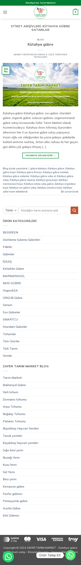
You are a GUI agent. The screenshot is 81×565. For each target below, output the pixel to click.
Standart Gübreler (15, 327)
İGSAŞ (7, 261)
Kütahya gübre (40, 44)
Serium (7, 305)
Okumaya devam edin (40, 155)
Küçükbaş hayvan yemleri (20, 443)
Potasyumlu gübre (15, 501)
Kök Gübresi (11, 515)
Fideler (7, 247)
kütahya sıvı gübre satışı (22, 187)
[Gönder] (74, 210)
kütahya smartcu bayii (49, 187)
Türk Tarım (10, 348)
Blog (40, 39)
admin (17, 54)
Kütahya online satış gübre (39, 183)
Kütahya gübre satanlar (16, 176)
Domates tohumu (15, 399)
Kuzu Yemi (10, 465)
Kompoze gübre (13, 486)
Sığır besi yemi (13, 450)
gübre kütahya (38, 168)
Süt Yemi (9, 472)
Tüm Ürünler (11, 341)
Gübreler (8, 254)
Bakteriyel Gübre (14, 385)
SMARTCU (10, 319)
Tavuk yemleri (12, 436)
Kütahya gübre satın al (43, 176)
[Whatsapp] (70, 555)
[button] (5, 12)
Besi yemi (9, 479)
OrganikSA (10, 290)
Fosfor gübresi (12, 494)
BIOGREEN (10, 232)
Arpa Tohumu (12, 406)
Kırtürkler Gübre (13, 268)
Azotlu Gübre (12, 508)
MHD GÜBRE (12, 283)
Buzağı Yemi (11, 457)
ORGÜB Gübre (12, 298)
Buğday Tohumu (14, 414)
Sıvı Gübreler (11, 312)
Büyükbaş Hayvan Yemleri (21, 428)
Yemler (7, 355)
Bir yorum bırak (69, 191)
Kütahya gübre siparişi (22, 179)
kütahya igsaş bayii (47, 179)
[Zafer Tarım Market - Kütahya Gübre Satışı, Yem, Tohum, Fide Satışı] (40, 12)
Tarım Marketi (12, 377)
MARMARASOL (14, 276)
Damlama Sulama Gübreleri (21, 240)
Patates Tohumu (14, 421)
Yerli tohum (10, 392)
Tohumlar (9, 334)
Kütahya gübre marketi (55, 172)
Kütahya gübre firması (29, 172)
